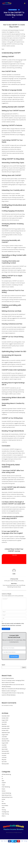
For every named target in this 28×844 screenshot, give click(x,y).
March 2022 (5, 749)
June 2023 (4, 736)
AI (2, 776)
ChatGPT (4, 782)
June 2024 (4, 722)
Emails (3, 789)
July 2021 (4, 755)
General (3, 791)
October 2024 (5, 718)
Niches (3, 799)
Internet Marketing (6, 793)
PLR (2, 801)
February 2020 (5, 763)
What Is (3, 816)
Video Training (5, 814)
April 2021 (4, 761)
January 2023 (5, 738)
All (2, 778)
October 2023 (5, 730)
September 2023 (6, 732)
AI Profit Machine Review (8, 678)
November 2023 (5, 728)
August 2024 (5, 720)
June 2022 (4, 747)
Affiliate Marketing (13, 9)
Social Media (5, 805)
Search (3, 664)
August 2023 (5, 734)
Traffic (3, 807)
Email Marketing (6, 786)
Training (4, 809)
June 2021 (4, 757)
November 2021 (5, 753)
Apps (3, 780)
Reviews (4, 803)
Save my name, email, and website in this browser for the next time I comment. (13, 624)
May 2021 (4, 759)
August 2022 (5, 743)
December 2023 (5, 726)
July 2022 (4, 745)
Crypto (3, 784)
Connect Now (14, 656)
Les (14, 573)
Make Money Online (6, 795)
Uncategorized (5, 811)
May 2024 (4, 724)
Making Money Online (7, 797)
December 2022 (5, 740)
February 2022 (5, 751)
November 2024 (5, 716)
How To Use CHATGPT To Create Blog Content (14, 13)
